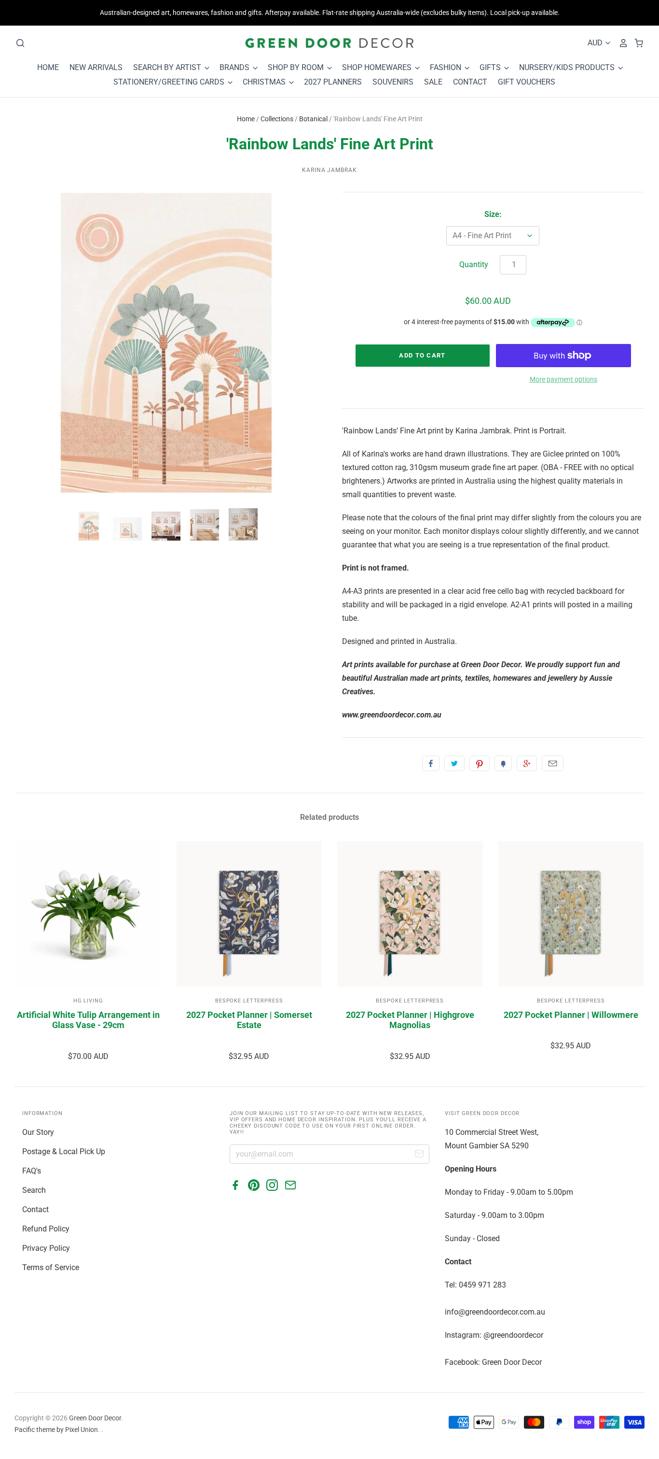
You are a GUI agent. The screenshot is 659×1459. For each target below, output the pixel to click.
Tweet (454, 763)
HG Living (88, 1001)
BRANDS (235, 67)
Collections (277, 119)
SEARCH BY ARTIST (168, 67)
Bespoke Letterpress (249, 1001)
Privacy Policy (46, 1248)
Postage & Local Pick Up (63, 1151)
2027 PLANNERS (333, 81)
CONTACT (470, 81)
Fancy (503, 763)
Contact (35, 1209)
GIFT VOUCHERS (526, 81)
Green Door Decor (95, 1418)
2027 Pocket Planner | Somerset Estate (249, 1020)
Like (430, 763)
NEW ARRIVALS (96, 67)
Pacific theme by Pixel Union (56, 1429)
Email (552, 763)
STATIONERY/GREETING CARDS (169, 81)
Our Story (38, 1132)
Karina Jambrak (329, 170)
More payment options (563, 379)
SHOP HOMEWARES (377, 67)
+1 (527, 763)
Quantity (473, 264)
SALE (433, 81)
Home (246, 119)
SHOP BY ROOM (297, 67)
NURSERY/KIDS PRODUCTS (568, 67)
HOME (48, 67)
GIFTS (491, 67)
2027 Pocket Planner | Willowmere (571, 1015)
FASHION (446, 67)
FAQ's (31, 1170)
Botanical (313, 119)
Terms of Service (50, 1267)
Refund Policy (45, 1228)
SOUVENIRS (392, 81)
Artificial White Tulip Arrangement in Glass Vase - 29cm (88, 1020)
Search (34, 1190)
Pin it (479, 763)
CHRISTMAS (265, 81)
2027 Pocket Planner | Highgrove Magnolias (410, 1020)
